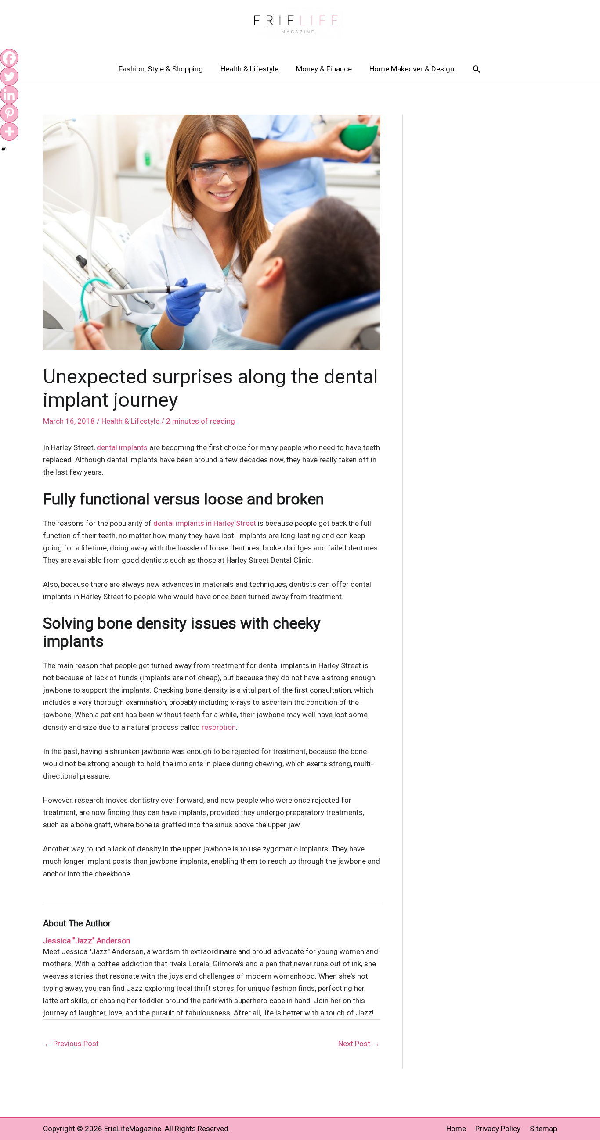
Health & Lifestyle (249, 68)
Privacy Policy (497, 1128)
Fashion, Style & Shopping (161, 68)
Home (456, 1128)
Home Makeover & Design (411, 68)
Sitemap (543, 1128)
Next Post (359, 1043)
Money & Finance (324, 68)
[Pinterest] (9, 113)
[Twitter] (9, 76)
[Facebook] (9, 58)
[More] (9, 131)
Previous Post (71, 1043)
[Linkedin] (9, 95)
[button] (476, 69)
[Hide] (3, 149)
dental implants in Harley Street (204, 523)
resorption (219, 727)
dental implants (122, 447)
